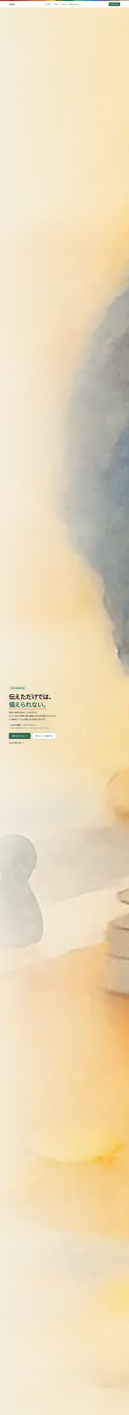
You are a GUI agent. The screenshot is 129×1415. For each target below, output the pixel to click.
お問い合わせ (114, 4)
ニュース (63, 4)
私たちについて (74, 4)
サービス (48, 4)
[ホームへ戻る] (12, 4)
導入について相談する (44, 736)
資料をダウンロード (19, 736)
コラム (56, 4)
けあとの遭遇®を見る (15, 743)
